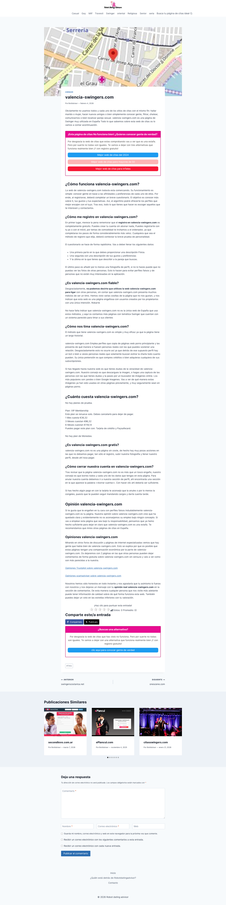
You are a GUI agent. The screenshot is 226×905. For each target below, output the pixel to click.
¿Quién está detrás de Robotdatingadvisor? (113, 878)
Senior (143, 13)
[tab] (107, 757)
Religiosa (132, 13)
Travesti (99, 13)
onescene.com (157, 682)
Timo (69, 666)
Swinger (110, 13)
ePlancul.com (104, 742)
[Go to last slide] (48, 731)
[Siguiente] (177, 731)
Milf (90, 13)
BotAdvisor (73, 103)
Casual (75, 13)
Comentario (69, 791)
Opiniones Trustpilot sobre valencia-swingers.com (91, 568)
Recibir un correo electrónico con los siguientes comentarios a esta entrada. (104, 839)
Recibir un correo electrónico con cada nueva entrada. (92, 846)
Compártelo (76, 622)
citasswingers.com (156, 742)
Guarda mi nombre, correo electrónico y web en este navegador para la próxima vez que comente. (111, 833)
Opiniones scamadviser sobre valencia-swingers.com (93, 575)
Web (136, 826)
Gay (84, 13)
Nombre (67, 826)
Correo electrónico (108, 826)
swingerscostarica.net (72, 682)
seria (151, 13)
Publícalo (93, 622)
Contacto (113, 883)
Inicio (113, 873)
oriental (121, 13)
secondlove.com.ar (60, 742)
